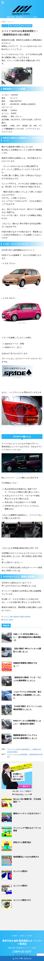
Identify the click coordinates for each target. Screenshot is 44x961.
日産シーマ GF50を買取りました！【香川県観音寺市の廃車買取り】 (27, 637)
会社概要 (14, 935)
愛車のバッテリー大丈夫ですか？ (27, 813)
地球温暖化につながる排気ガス (26, 857)
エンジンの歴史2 (20, 886)
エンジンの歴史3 (20, 871)
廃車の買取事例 (14, 616)
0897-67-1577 (22, 951)
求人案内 (29, 935)
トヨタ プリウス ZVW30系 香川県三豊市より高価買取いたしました (27, 695)
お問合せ (22, 935)
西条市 (11, 619)
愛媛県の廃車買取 (25, 616)
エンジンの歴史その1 (22, 900)
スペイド (6, 616)
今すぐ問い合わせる (23, 958)
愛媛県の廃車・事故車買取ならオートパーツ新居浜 (22, 948)
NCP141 (6, 619)
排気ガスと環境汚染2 (22, 842)
